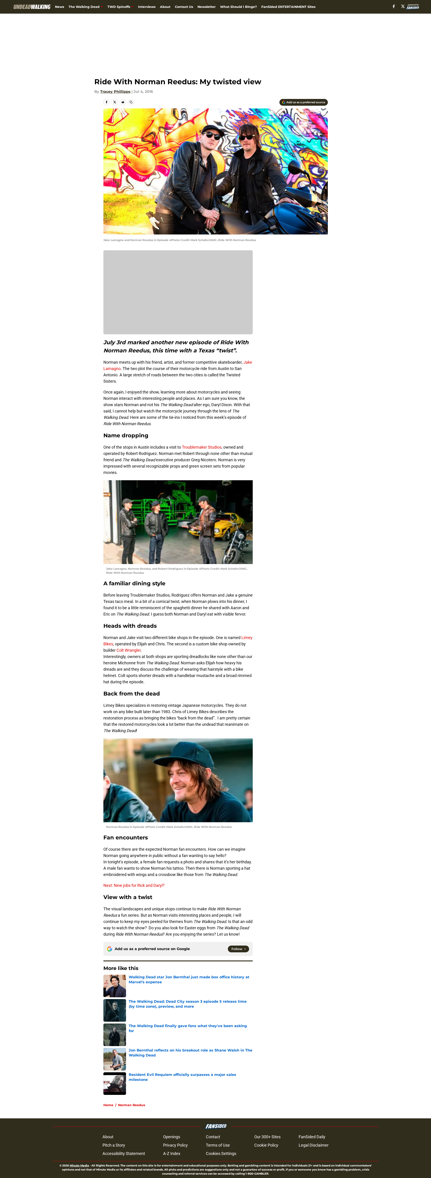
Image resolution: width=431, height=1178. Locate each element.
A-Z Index (171, 1153)
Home (108, 1105)
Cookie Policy (266, 1145)
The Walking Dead (84, 7)
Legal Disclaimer (314, 1145)
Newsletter (207, 7)
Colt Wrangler (129, 650)
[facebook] (394, 6)
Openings (171, 1136)
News (59, 7)
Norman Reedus (131, 1105)
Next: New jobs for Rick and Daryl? (134, 885)
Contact (213, 1136)
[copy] (131, 102)
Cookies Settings (221, 1153)
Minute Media (79, 1165)
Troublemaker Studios (201, 447)
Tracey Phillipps (115, 91)
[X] (403, 6)
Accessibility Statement (123, 1153)
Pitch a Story (113, 1145)
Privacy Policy (175, 1145)
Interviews (146, 7)
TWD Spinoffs (118, 7)
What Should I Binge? (238, 7)
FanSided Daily (312, 1136)
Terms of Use (218, 1145)
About (165, 7)
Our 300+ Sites (267, 1136)
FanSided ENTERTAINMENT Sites (288, 7)
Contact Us (184, 7)
